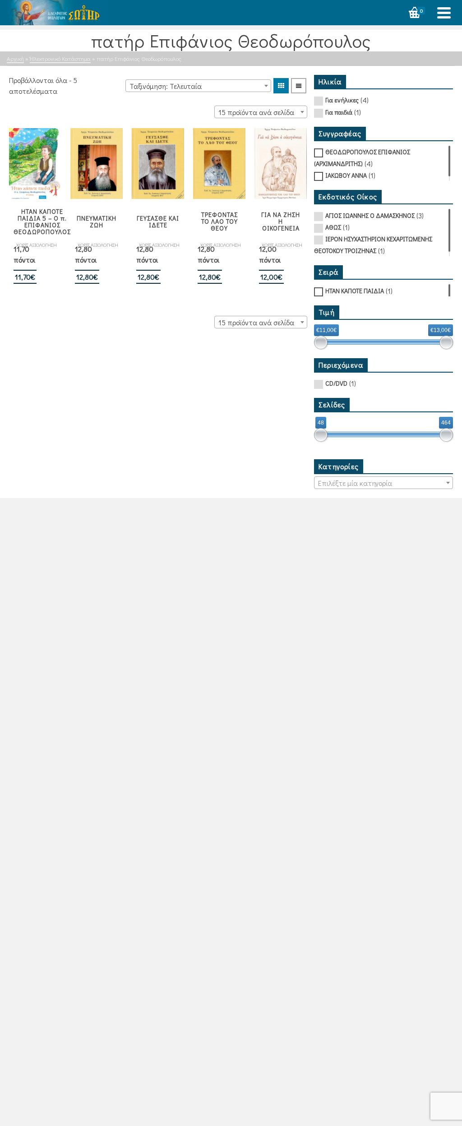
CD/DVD (336, 383)
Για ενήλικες (342, 100)
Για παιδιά (338, 112)
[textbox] (383, 483)
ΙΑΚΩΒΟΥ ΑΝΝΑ (346, 175)
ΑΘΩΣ (333, 227)
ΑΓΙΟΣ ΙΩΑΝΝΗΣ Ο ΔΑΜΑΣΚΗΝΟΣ (370, 215)
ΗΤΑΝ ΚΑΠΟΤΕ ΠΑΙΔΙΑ (354, 290)
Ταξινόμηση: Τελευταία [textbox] (165, 86)
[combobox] (198, 85)
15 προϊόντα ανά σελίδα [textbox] (256, 112)
